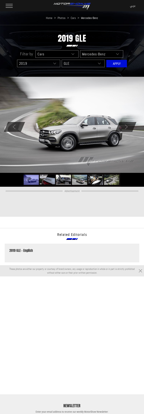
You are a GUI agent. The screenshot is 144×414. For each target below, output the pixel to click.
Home (49, 18)
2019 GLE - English (21, 250)
